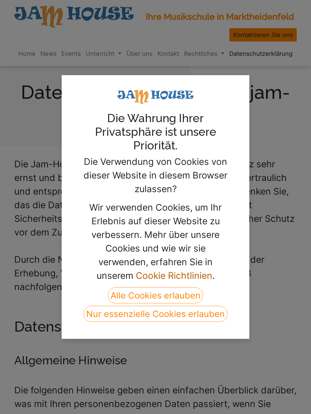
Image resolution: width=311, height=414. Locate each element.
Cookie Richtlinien (174, 275)
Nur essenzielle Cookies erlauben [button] (155, 314)
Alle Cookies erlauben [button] (155, 295)
